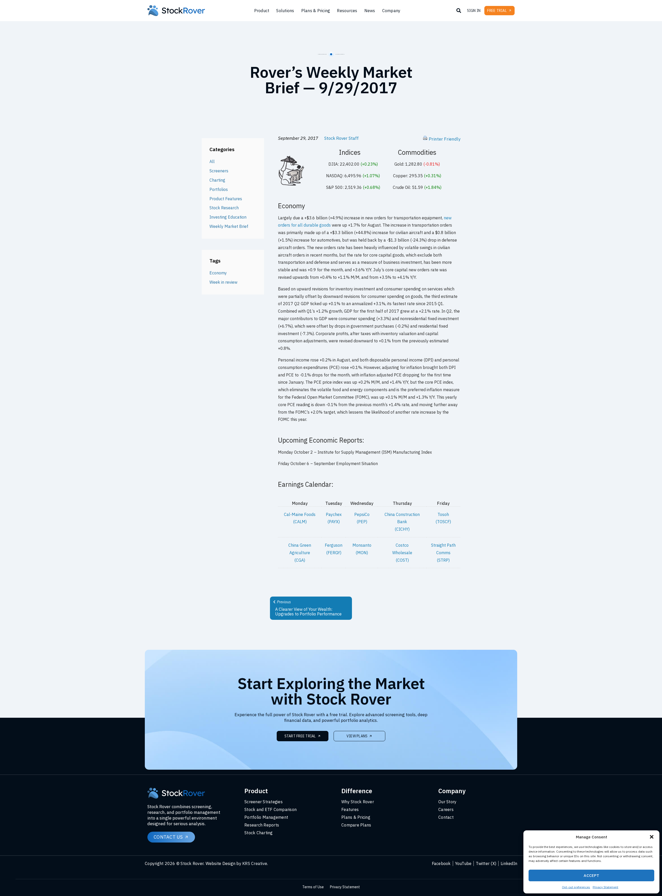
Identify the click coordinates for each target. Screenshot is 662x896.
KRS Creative (254, 863)
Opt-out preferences (576, 887)
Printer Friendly (444, 139)
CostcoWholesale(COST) (402, 553)
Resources (347, 10)
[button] (651, 836)
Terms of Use (313, 887)
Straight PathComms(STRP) (443, 553)
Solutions (285, 10)
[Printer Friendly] (425, 139)
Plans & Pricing (315, 10)
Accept (591, 875)
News (369, 10)
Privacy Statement (605, 887)
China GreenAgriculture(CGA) (299, 553)
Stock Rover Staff (341, 138)
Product (261, 10)
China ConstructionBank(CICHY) (402, 522)
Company (391, 10)
